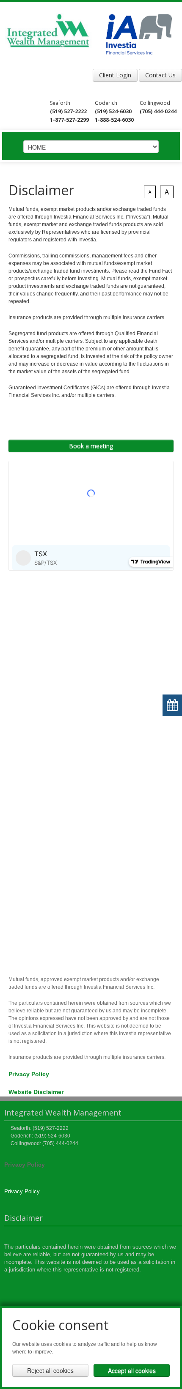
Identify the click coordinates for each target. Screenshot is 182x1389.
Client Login (115, 75)
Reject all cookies (50, 1370)
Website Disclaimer (35, 1091)
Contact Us (160, 75)
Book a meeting (91, 446)
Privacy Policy (28, 1074)
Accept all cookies (132, 1370)
